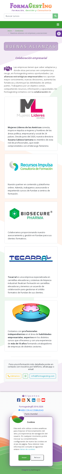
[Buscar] (55, 15)
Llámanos (15, 376)
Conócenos (19, 31)
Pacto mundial (31, 414)
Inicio (9, 31)
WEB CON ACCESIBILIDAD (32, 410)
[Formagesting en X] (29, 400)
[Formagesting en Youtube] (43, 401)
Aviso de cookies (27, 449)
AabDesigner (35, 470)
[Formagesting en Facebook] (18, 401)
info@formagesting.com (42, 376)
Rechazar (37, 457)
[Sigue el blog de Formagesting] (23, 401)
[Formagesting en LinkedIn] (33, 401)
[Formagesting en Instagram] (38, 401)
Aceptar (24, 457)
